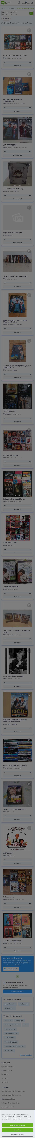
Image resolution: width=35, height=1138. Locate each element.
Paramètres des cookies (17, 1134)
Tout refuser (17, 1130)
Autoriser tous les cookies (17, 1125)
